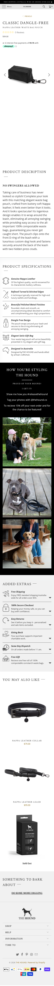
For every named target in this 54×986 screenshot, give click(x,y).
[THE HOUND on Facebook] (22, 954)
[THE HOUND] (27, 6)
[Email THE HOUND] (36, 954)
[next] (49, 74)
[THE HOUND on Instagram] (32, 954)
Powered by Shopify (36, 962)
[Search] (44, 6)
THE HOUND (21, 962)
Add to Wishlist (29, 149)
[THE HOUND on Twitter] (18, 954)
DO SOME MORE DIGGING (27, 893)
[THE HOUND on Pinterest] (27, 954)
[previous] (5, 74)
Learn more (50, 598)
